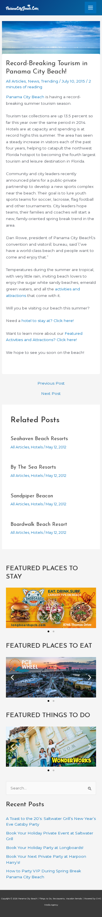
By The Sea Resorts (33, 467)
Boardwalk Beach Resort (38, 524)
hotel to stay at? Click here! (48, 320)
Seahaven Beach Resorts (39, 439)
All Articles (16, 81)
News (33, 81)
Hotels (37, 447)
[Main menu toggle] (91, 8)
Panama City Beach (25, 97)
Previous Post (51, 383)
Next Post (51, 394)
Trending (49, 81)
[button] (12, 608)
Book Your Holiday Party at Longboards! (44, 847)
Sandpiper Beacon (31, 496)
